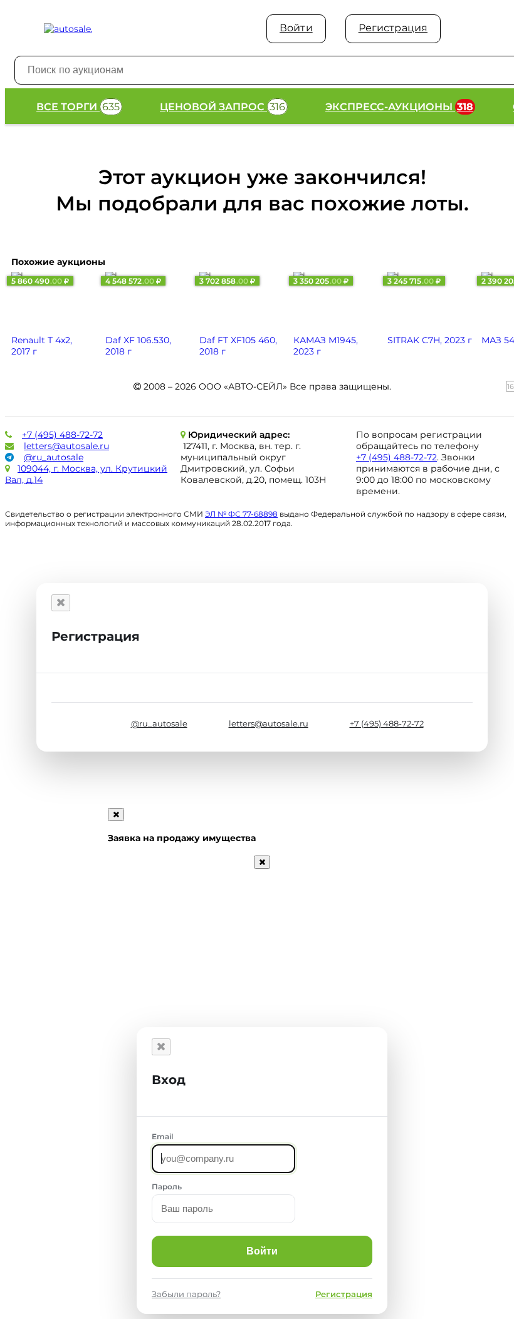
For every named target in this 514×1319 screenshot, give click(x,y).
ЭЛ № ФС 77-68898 (241, 514)
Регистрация (393, 28)
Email (162, 1136)
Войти (296, 28)
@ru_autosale (53, 457)
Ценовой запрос (222, 107)
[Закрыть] (60, 602)
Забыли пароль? (186, 1294)
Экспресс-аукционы (399, 107)
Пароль (167, 1186)
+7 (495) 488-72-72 (62, 434)
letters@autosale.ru (66, 446)
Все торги (78, 107)
